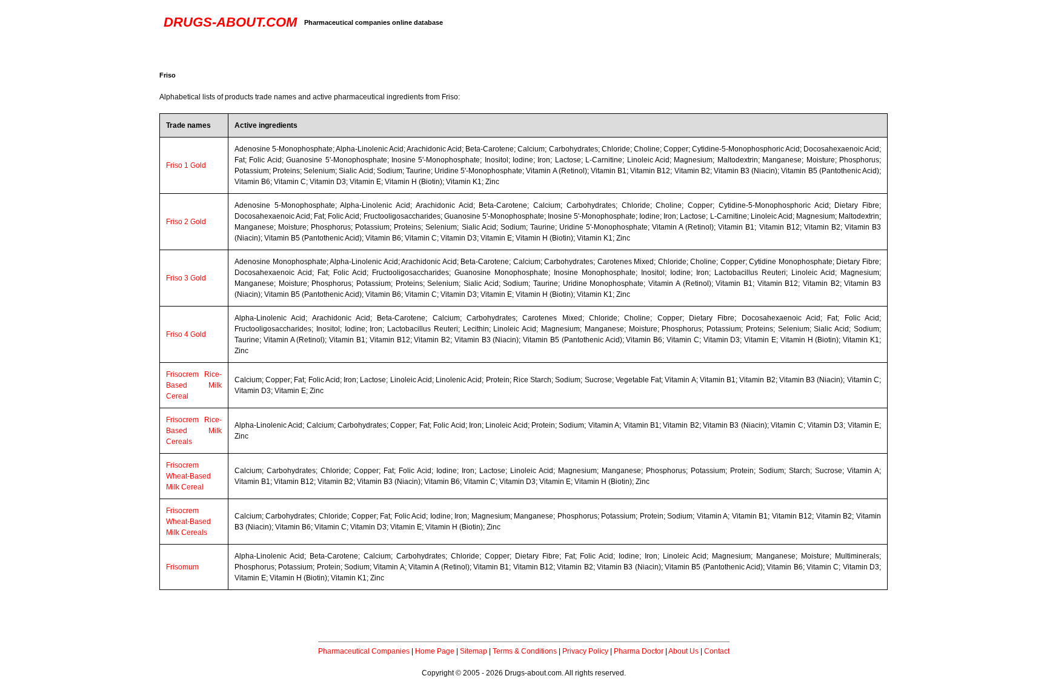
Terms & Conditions (525, 651)
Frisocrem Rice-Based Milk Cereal (194, 385)
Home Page (434, 651)
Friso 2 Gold (186, 221)
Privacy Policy (585, 651)
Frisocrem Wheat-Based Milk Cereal (188, 476)
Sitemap (473, 651)
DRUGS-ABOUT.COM (230, 22)
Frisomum (182, 567)
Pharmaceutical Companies (364, 651)
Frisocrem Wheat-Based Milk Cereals (188, 521)
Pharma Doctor (638, 651)
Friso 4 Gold (186, 334)
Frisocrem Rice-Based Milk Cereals (194, 431)
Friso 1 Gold (186, 165)
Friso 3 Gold (186, 278)
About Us (683, 651)
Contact (717, 651)
